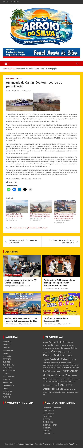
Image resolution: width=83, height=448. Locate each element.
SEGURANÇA (7, 391)
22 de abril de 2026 (50, 288)
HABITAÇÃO (7, 368)
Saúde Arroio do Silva (50, 385)
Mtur (75, 365)
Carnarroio (65, 348)
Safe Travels (68, 381)
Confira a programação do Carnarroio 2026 (56, 319)
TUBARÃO (46, 419)
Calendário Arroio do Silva (51, 348)
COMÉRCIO (7, 345)
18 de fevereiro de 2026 (13, 324)
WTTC (44, 394)
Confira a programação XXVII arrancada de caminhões (23, 241)
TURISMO (14, 313)
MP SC (71, 365)
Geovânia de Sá (48, 365)
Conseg (56, 351)
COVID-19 (64, 352)
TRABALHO (7, 394)
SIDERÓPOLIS (48, 422)
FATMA (64, 356)
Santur (45, 228)
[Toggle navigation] (6, 63)
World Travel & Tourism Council (70, 392)
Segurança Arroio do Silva (57, 387)
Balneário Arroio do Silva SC (67, 345)
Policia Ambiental (55, 371)
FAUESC (39, 228)
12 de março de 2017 (13, 90)
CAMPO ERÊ (47, 431)
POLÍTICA (6, 380)
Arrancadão (32, 228)
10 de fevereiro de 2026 (52, 324)
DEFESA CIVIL (8, 350)
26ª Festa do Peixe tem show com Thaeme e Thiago (62, 241)
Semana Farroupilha (70, 389)
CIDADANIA (7, 342)
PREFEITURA (17, 275)
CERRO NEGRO (48, 410)
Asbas (57, 345)
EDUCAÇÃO (7, 356)
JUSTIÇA (6, 374)
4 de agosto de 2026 (12, 286)
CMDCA (74, 348)
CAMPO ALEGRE (49, 434)
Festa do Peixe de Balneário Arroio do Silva (59, 361)
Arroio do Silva (26, 90)
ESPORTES (10, 78)
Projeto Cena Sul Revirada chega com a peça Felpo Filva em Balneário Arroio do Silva (59, 283)
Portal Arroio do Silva (25, 444)
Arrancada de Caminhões (18, 228)
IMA (55, 365)
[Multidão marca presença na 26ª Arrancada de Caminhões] (41, 206)
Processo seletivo (54, 381)
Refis (62, 381)
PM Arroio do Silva (71, 367)
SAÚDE (5, 388)
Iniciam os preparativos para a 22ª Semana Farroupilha (21, 281)
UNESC (45, 392)
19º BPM (45, 342)
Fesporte (46, 360)
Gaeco (73, 363)
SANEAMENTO (8, 385)
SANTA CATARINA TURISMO (61, 403)
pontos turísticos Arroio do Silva (57, 379)
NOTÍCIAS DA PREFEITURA (20, 403)
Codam (45, 352)
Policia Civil (63, 375)
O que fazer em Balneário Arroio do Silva (60, 366)
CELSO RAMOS (48, 413)
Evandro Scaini (52, 355)
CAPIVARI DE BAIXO (50, 425)
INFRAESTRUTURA (9, 371)
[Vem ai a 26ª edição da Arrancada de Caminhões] (17, 206)
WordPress (73, 444)
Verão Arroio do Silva (54, 392)
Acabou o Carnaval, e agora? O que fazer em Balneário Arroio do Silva (21, 319)
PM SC (46, 371)
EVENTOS (18, 78)
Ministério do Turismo (63, 365)
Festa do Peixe (59, 359)
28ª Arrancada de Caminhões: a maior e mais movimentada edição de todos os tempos (65, 216)
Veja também (11, 251)
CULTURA (48, 275)
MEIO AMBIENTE (9, 377)
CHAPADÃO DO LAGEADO (52, 407)
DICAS (8, 313)
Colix (49, 352)
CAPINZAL (47, 428)
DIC (69, 352)
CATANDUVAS (48, 416)
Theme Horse (47, 444)
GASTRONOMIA (8, 365)
